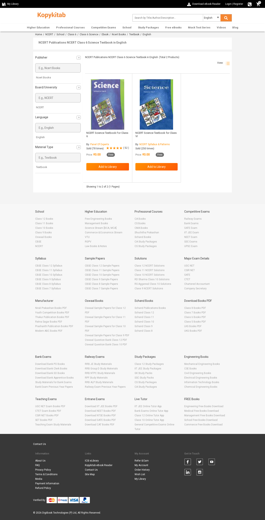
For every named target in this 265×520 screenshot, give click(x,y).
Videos (221, 27)
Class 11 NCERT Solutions (150, 270)
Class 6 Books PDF (195, 317)
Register (238, 3)
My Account (141, 465)
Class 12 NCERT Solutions (150, 265)
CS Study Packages (146, 246)
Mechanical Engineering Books (202, 364)
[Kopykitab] (50, 14)
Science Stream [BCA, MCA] (101, 228)
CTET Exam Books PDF (48, 410)
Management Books (96, 223)
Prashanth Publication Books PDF (54, 326)
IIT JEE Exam (191, 232)
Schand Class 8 (144, 330)
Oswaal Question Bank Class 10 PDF (106, 344)
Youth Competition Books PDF (52, 312)
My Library (140, 478)
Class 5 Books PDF (195, 321)
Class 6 (72, 34)
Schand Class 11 (144, 317)
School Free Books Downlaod (201, 420)
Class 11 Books (44, 223)
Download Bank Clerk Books (51, 368)
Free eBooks (173, 27)
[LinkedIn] (187, 473)
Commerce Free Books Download (203, 424)
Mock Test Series (199, 27)
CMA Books (141, 228)
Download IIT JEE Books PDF (101, 406)
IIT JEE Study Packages (148, 368)
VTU (87, 237)
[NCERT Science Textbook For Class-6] (107, 104)
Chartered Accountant (197, 284)
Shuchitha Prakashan (147, 232)
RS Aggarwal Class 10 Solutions (153, 284)
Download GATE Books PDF (100, 420)
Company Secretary (195, 288)
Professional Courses (70, 27)
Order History (142, 469)
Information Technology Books (201, 382)
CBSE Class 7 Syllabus (48, 288)
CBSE (38, 241)
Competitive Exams (103, 27)
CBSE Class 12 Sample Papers (102, 265)
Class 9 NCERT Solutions (149, 288)
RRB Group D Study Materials (101, 368)
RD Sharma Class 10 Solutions (152, 279)
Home (38, 34)
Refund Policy (43, 488)
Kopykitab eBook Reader (98, 465)
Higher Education (38, 27)
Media (38, 478)
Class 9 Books (43, 232)
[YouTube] (211, 462)
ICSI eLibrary (92, 460)
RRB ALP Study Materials (99, 382)
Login (228, 3)
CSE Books (190, 368)
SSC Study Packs (144, 377)
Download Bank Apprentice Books (54, 377)
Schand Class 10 (144, 321)
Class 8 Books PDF (195, 308)
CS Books (140, 223)
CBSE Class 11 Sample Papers (102, 270)
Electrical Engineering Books (200, 377)
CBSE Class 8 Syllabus (48, 284)
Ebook (105, 34)
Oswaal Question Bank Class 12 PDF (106, 340)
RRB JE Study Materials (98, 364)
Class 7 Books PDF (195, 312)
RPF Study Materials (96, 377)
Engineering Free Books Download (203, 406)
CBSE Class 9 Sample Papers (101, 279)
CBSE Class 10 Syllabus (48, 274)
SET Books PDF (43, 420)
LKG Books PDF (192, 326)
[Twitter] (199, 462)
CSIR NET (189, 270)
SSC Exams (190, 241)
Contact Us (39, 444)
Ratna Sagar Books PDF (48, 321)
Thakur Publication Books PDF (52, 317)
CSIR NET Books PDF (47, 415)
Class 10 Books (44, 228)
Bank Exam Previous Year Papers (54, 386)
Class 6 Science (89, 34)
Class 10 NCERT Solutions (150, 274)
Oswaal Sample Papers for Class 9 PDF (107, 335)
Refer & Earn (142, 460)
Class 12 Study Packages (149, 364)
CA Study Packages (146, 241)
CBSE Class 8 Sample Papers (101, 284)
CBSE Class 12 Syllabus (48, 265)
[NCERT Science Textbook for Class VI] (156, 104)
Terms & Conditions (46, 474)
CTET (187, 279)
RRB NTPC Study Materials (100, 373)
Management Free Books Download (204, 415)
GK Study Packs (143, 373)
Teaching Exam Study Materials (53, 424)
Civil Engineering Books (197, 373)
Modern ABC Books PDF (48, 330)
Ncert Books (119, 34)
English (40, 137)
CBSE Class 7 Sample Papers (101, 288)
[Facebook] (187, 462)
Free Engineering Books (98, 218)
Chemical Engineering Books (200, 386)
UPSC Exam (191, 246)
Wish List (140, 474)
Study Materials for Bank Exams (53, 382)
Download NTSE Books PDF (100, 415)
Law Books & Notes (96, 246)
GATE (187, 274)
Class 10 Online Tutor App (149, 420)
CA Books (140, 218)
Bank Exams (191, 223)
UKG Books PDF (193, 330)
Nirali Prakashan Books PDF (51, 308)
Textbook (134, 34)
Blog (235, 27)
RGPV (88, 241)
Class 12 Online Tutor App (149, 415)
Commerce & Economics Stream (103, 232)
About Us (40, 460)
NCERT (49, 34)
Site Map (90, 474)
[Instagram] (199, 473)
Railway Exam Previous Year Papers (105, 386)
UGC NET (189, 265)
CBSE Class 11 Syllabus (48, 270)
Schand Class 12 (144, 312)
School (126, 27)
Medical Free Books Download (201, 410)
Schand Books (143, 237)
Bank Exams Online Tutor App (151, 410)
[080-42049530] (250, 3)
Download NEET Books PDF (100, 410)
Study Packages (148, 27)
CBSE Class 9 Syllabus (48, 279)
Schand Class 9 (144, 326)
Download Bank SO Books (50, 373)
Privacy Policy (43, 469)
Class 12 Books (44, 218)
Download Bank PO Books (50, 364)
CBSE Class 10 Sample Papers (102, 274)
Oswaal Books (43, 237)
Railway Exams (193, 218)
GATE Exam (190, 228)
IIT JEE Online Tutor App (148, 406)
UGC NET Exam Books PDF (50, 406)
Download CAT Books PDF (99, 424)
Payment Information (47, 483)
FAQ (37, 465)
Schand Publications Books (150, 308)
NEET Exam (190, 237)
